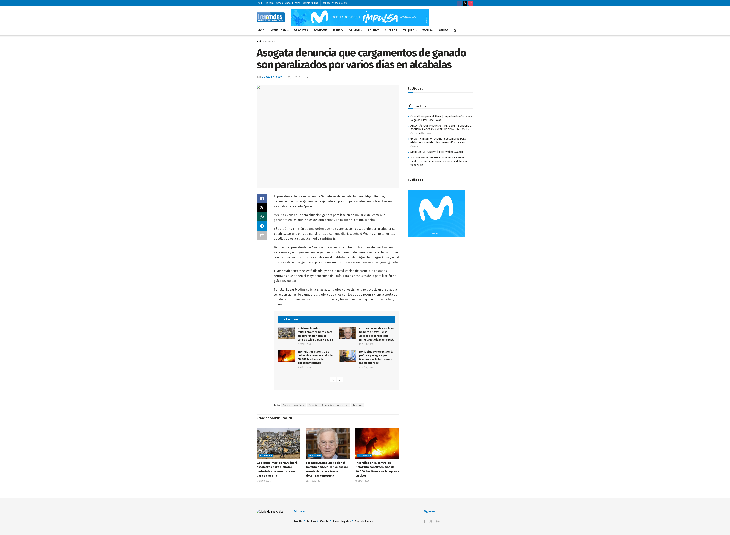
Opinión (354, 30)
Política (373, 30)
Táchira (270, 3)
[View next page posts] (340, 379)
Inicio (261, 30)
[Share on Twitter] (262, 207)
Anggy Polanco (272, 77)
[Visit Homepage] (271, 17)
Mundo (338, 30)
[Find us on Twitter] (465, 3)
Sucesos (391, 30)
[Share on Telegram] (262, 226)
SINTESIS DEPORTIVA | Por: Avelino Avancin (436, 151)
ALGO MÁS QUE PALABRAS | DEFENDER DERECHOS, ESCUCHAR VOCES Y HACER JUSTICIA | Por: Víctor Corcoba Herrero (441, 129)
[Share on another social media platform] (262, 235)
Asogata (299, 405)
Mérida (279, 3)
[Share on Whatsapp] (262, 216)
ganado (313, 405)
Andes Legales (292, 3)
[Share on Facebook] (262, 198)
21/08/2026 (305, 344)
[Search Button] (455, 30)
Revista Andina (310, 3)
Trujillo (260, 3)
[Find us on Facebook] (459, 3)
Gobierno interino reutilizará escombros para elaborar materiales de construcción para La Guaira (438, 142)
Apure (286, 405)
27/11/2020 (294, 77)
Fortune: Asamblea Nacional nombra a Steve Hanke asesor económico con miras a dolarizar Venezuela (438, 161)
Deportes (301, 30)
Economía (320, 30)
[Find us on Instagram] (470, 3)
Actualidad (278, 30)
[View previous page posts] (333, 379)
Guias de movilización (335, 405)
